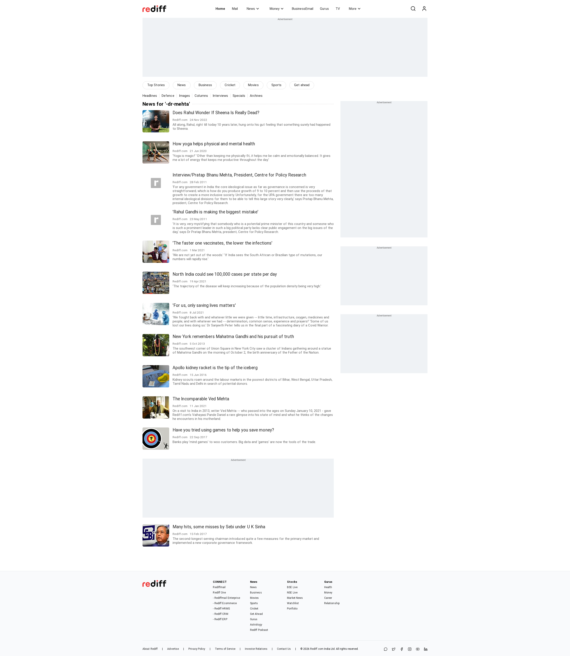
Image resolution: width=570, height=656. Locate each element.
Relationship (332, 603)
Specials (239, 96)
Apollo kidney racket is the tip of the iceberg (215, 367)
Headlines (149, 96)
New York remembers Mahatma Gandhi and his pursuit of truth (233, 336)
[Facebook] (401, 649)
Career (328, 597)
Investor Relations (256, 648)
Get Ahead (256, 614)
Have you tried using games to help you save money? (223, 430)
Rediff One (219, 592)
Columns (201, 96)
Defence (168, 96)
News (251, 9)
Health (328, 587)
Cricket (230, 85)
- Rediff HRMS (221, 608)
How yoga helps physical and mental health (214, 143)
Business (205, 85)
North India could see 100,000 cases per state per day (225, 274)
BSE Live (292, 587)
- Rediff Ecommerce (225, 603)
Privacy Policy (196, 648)
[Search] (413, 8)
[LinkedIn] (426, 649)
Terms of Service (225, 648)
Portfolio (292, 608)
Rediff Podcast (259, 630)
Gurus (324, 9)
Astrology (256, 624)
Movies (253, 85)
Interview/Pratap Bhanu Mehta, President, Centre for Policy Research (239, 175)
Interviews (220, 96)
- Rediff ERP (220, 619)
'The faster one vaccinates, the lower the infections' (222, 243)
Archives (256, 96)
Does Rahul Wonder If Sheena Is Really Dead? (216, 112)
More (352, 9)
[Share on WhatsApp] (385, 649)
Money (274, 9)
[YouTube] (417, 649)
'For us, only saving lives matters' (204, 305)
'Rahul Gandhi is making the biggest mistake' (215, 212)
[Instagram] (409, 649)
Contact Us (284, 648)
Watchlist (293, 603)
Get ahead (301, 85)
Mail (235, 9)
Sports (276, 85)
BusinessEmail (302, 9)
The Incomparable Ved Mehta (201, 398)
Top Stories (156, 85)
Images (184, 96)
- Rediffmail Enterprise (226, 597)
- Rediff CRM (220, 614)
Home (220, 9)
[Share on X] (393, 649)
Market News (295, 597)
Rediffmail (219, 587)
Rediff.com (317, 648)
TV (338, 9)
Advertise (173, 648)
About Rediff (150, 648)
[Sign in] (424, 8)
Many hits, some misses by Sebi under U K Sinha (219, 526)
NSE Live (292, 592)
